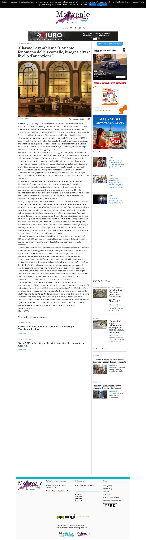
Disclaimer (106, 491)
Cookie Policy (107, 489)
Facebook (79, 496)
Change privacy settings (111, 497)
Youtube (79, 499)
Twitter (78, 494)
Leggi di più (102, 5)
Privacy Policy (107, 486)
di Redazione (23, 119)
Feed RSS (79, 501)
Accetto (92, 5)
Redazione (106, 494)
